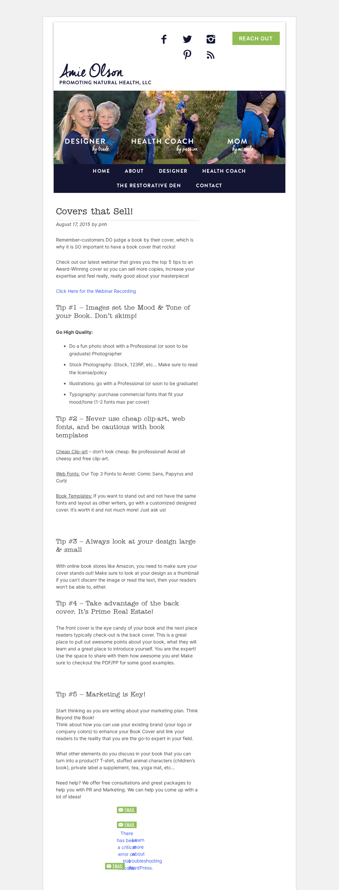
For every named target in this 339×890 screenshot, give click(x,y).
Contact (209, 185)
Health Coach (224, 171)
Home (101, 171)
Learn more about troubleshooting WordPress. (138, 840)
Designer (173, 171)
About (134, 171)
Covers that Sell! (94, 211)
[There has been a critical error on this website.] (127, 825)
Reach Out (256, 38)
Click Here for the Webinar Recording (96, 291)
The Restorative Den (149, 185)
